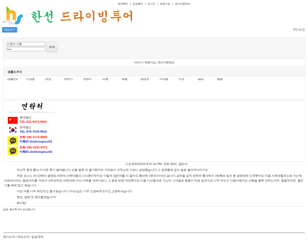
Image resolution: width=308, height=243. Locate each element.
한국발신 (25, 127)
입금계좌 (37, 236)
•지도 (182, 79)
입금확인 (138, 3)
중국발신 (25, 117)
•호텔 (124, 79)
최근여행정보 (182, 3)
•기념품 (30, 79)
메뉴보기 (10, 29)
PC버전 (299, 29)
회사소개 (9, 236)
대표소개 (23, 236)
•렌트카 (87, 79)
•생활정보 (12, 79)
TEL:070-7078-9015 (33, 131)
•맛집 (48, 79)
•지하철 (164, 79)
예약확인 (123, 3)
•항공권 (145, 79)
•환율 (220, 79)
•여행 (105, 79)
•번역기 (68, 79)
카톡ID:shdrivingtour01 (36, 141)
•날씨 (201, 79)
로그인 (151, 3)
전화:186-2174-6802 (33, 137)
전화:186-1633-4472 (33, 147)
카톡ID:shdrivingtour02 (36, 151)
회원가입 (165, 3)
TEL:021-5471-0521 (33, 121)
